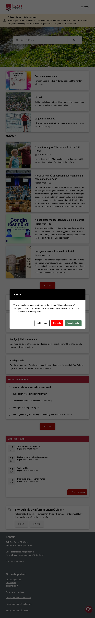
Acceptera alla (73, 323)
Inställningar (42, 323)
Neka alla (57, 323)
